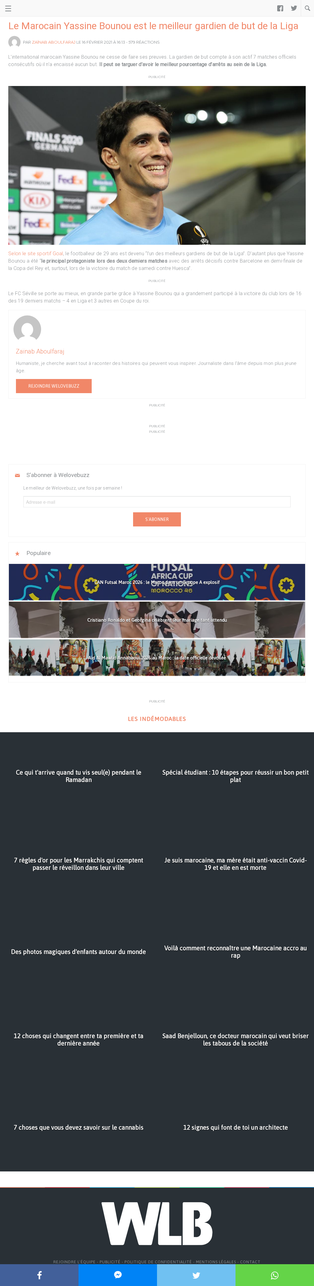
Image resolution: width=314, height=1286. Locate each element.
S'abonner (157, 519)
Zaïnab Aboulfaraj (53, 42)
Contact (250, 1262)
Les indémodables (157, 719)
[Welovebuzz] (28, 8)
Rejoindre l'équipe (74, 1262)
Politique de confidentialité (158, 1262)
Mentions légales (216, 1262)
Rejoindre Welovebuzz (53, 386)
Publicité (110, 1262)
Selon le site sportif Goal (35, 253)
